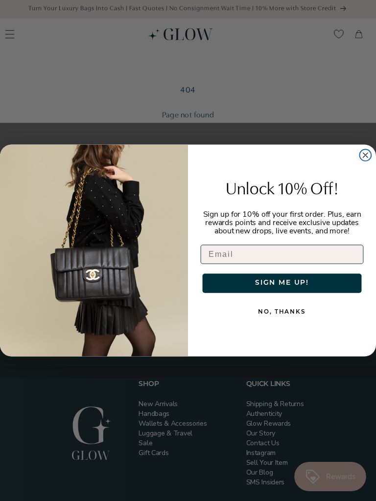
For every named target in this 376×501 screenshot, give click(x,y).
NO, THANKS (282, 312)
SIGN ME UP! (282, 283)
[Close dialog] (366, 155)
